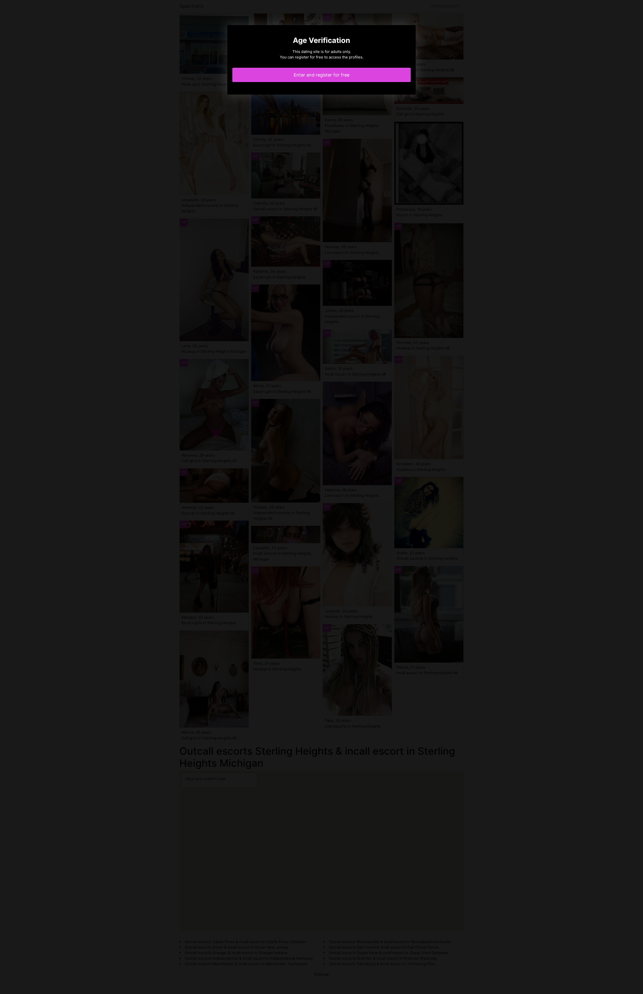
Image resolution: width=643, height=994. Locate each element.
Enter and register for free (321, 75)
